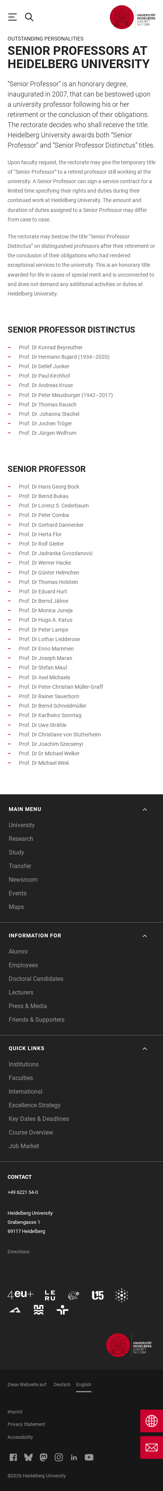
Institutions (24, 1064)
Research (21, 838)
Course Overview (31, 1132)
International (25, 1091)
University (22, 825)
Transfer (20, 866)
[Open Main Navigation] (16, 17)
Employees (23, 965)
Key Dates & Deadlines (39, 1118)
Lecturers (21, 992)
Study (16, 852)
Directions (19, 1251)
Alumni (18, 951)
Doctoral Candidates (36, 978)
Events (18, 893)
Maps (16, 906)
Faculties (21, 1078)
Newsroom (23, 879)
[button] (79, 809)
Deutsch (62, 1384)
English (83, 1384)
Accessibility (20, 1437)
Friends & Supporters (36, 1019)
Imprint (15, 1412)
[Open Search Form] (32, 17)
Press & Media (28, 1006)
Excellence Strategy (35, 1105)
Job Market (24, 1146)
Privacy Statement (26, 1424)
